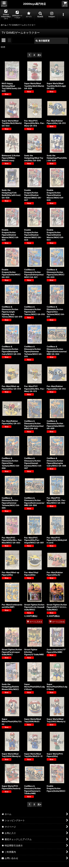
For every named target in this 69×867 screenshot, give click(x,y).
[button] (4, 4)
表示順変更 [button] (44, 40)
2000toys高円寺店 (34, 3)
